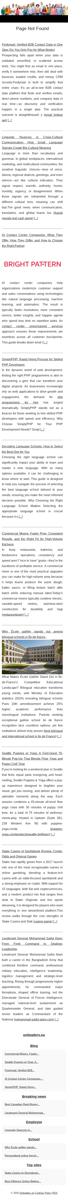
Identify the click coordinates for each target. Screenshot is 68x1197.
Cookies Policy (43, 1193)
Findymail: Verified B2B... (20, 1070)
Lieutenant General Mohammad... (25, 1112)
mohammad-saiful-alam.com (34, 1019)
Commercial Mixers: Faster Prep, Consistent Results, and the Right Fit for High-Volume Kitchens (32, 539)
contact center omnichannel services (32, 326)
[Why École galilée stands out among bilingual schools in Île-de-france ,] (32, 657)
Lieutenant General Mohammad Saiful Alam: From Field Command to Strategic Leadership (32, 944)
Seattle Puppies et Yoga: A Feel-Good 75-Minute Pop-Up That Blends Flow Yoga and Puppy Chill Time (32, 759)
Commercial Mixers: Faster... (22, 1053)
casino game (43, 921)
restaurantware (13, 614)
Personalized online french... (22, 1155)
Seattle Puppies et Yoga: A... (22, 1061)
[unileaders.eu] (34, 11)
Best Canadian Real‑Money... (22, 1104)
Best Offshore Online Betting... (23, 1181)
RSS (54, 1193)
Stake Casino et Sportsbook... (22, 1172)
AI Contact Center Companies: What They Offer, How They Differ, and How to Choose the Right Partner (32, 240)
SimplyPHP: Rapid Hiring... (20, 1086)
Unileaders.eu (26, 1193)
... (9, 120)
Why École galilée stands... (21, 1147)
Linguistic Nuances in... (18, 1129)
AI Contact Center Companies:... (24, 1078)
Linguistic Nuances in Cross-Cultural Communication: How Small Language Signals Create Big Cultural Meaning (32, 143)
